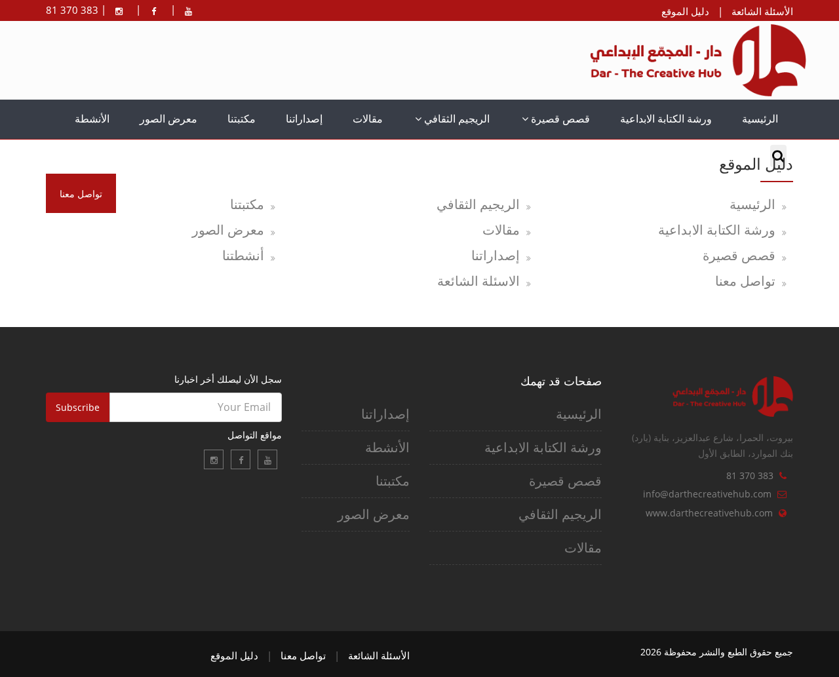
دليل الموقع (685, 11)
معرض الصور (168, 118)
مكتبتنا (241, 118)
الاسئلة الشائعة (478, 281)
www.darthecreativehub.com (709, 513)
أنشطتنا (243, 255)
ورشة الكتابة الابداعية (666, 118)
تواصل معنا (745, 281)
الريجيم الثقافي (455, 118)
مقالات (368, 118)
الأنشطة (92, 118)
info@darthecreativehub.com (707, 494)
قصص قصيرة (559, 118)
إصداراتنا (304, 118)
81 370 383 (749, 475)
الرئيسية (760, 118)
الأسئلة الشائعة (762, 11)
